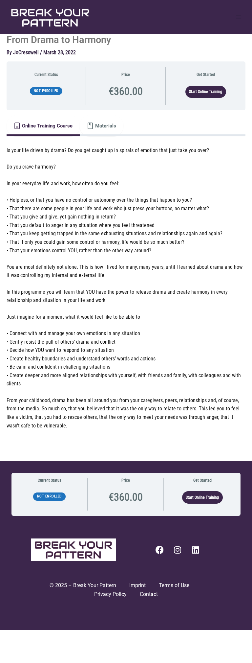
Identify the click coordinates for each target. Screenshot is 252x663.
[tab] (43, 125)
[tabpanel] (126, 292)
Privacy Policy (110, 594)
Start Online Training (205, 91)
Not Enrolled (46, 91)
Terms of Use (175, 585)
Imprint (137, 585)
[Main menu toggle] (238, 17)
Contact (149, 594)
